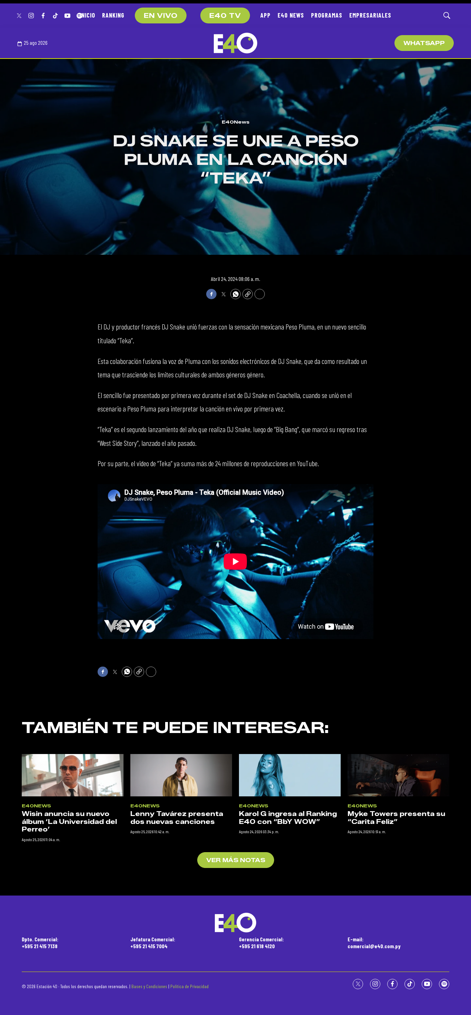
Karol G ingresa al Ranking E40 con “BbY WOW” (288, 818)
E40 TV (225, 16)
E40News (236, 122)
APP (265, 15)
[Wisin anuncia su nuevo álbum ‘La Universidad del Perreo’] (72, 775)
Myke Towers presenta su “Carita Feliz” (396, 818)
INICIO (87, 15)
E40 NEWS (291, 15)
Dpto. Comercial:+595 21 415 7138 (40, 942)
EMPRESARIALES (370, 15)
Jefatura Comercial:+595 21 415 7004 (152, 942)
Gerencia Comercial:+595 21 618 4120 (261, 942)
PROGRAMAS (326, 15)
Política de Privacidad (189, 986)
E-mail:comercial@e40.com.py (374, 942)
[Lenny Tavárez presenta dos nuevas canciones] (181, 775)
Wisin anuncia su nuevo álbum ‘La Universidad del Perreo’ (69, 821)
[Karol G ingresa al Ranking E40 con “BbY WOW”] (290, 775)
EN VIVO (161, 16)
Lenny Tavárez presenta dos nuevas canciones (176, 818)
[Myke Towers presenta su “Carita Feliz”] (398, 775)
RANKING (113, 15)
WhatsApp (424, 43)
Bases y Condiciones (149, 986)
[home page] (235, 43)
